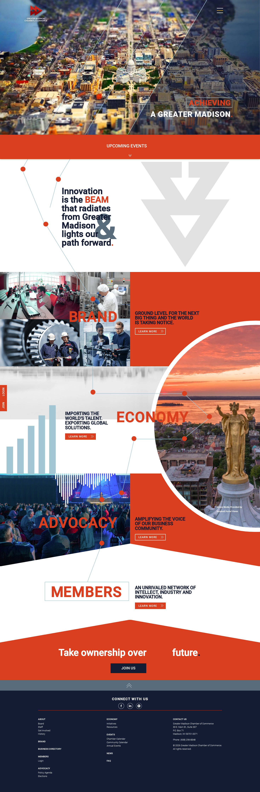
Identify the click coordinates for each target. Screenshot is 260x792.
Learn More (147, 331)
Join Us (128, 668)
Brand (42, 741)
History (41, 734)
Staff (40, 727)
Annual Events (114, 745)
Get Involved (44, 730)
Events (111, 734)
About (41, 719)
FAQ (109, 760)
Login (3, 392)
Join (3, 405)
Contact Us (180, 719)
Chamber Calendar (116, 739)
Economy (112, 719)
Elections (42, 776)
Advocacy (44, 768)
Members (43, 756)
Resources (112, 727)
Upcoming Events (127, 145)
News (110, 753)
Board (41, 723)
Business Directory (49, 749)
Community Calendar (117, 742)
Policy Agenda (45, 772)
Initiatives (111, 723)
